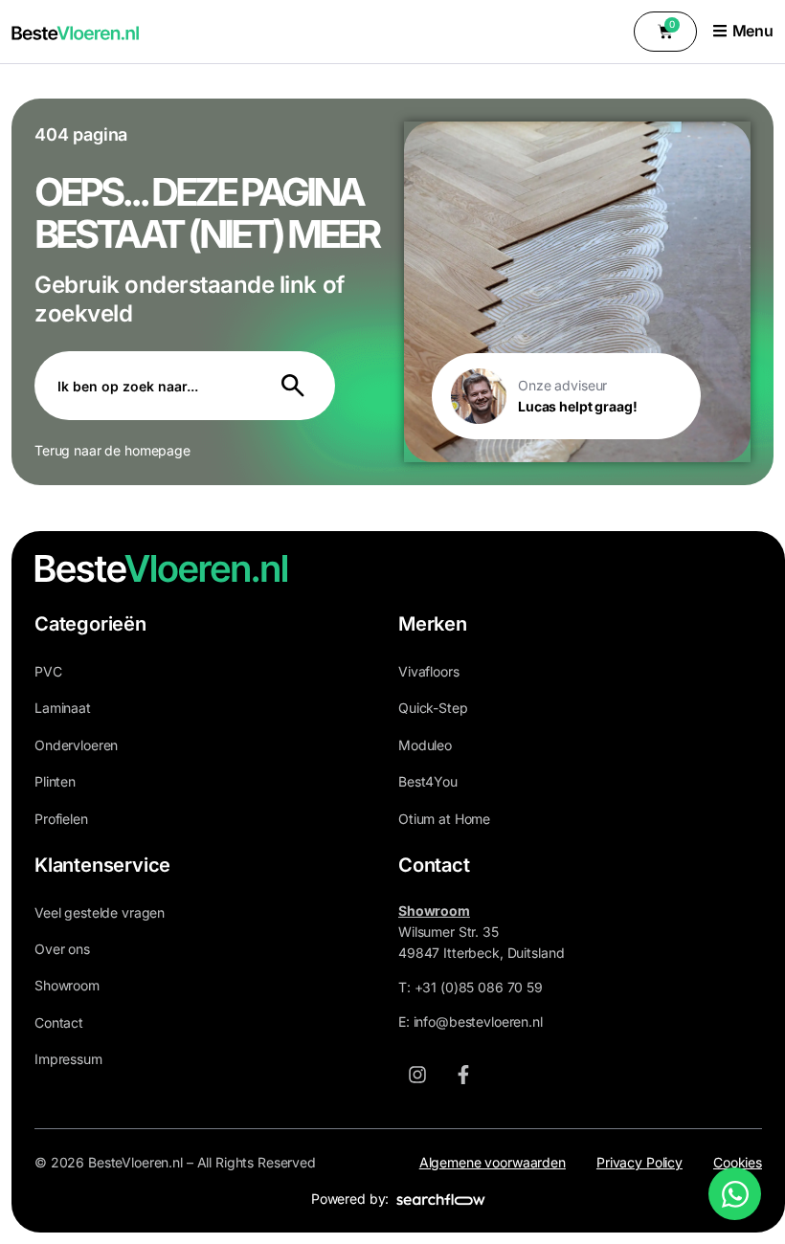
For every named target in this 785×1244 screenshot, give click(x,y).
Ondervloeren (76, 745)
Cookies (737, 1162)
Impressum (68, 1059)
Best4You (428, 781)
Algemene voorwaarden (492, 1162)
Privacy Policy (639, 1162)
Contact (58, 1022)
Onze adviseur (562, 385)
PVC (48, 671)
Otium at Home (444, 819)
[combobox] (146, 385)
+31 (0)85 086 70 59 (479, 987)
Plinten (55, 781)
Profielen (61, 819)
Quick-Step (433, 708)
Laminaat (62, 708)
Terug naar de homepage (112, 450)
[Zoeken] (296, 385)
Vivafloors (429, 671)
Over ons (62, 949)
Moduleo (425, 745)
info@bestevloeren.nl (478, 1021)
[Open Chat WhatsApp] (734, 1193)
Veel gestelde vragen (99, 912)
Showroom (67, 985)
